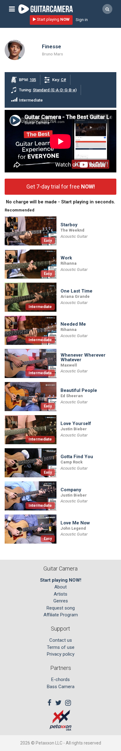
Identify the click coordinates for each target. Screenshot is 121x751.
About (60, 587)
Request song (61, 608)
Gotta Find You (76, 456)
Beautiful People (78, 390)
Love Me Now (75, 523)
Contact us (60, 640)
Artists (60, 594)
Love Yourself (75, 423)
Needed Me (73, 324)
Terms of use (60, 647)
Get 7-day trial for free (60, 186)
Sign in (82, 19)
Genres (60, 601)
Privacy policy (60, 654)
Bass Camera (60, 686)
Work (66, 258)
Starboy (69, 225)
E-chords (60, 679)
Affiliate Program (60, 615)
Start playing (52, 19)
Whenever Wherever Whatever (82, 357)
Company (70, 490)
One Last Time (76, 291)
